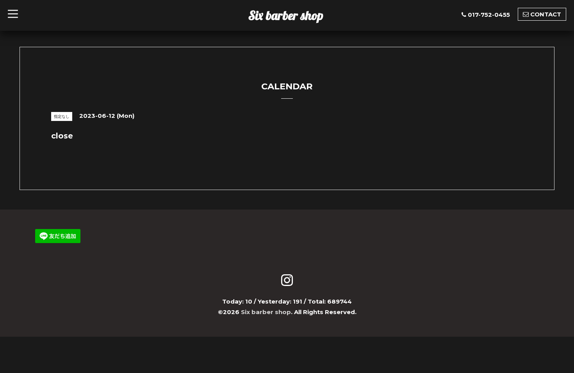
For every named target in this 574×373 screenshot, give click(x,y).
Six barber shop (285, 15)
